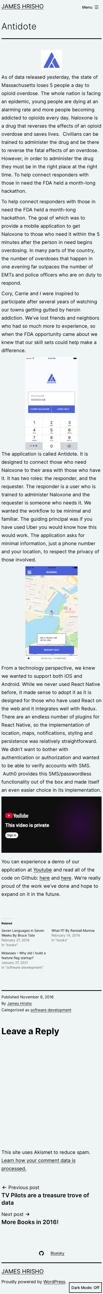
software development (50, 1009)
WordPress (54, 1281)
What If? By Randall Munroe (73, 930)
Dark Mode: (81, 1287)
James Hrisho (22, 6)
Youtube (42, 870)
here (45, 878)
